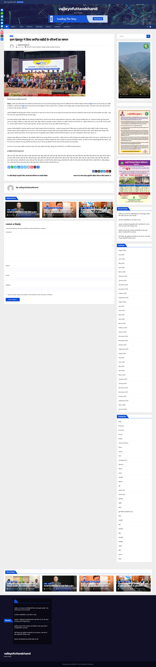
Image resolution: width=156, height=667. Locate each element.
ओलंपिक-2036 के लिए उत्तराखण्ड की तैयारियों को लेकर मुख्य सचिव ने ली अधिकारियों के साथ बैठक (95, 212)
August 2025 (122, 302)
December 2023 (123, 387)
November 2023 (123, 392)
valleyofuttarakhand (78, 8)
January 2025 (123, 332)
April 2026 (122, 267)
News (13, 26)
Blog (120, 421)
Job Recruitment (123, 443)
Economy (121, 430)
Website (8, 285)
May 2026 (121, 263)
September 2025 (123, 297)
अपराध (120, 473)
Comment (9, 232)
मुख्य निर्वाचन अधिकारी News (126, 511)
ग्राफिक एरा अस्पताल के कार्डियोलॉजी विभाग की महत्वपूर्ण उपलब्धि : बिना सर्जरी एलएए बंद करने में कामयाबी (22, 586)
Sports (29, 26)
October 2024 (123, 345)
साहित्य (120, 546)
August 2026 (122, 250)
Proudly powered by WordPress (70, 664)
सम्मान (90, 103)
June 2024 (122, 362)
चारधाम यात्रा (122, 490)
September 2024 (123, 349)
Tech (21, 26)
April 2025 (122, 319)
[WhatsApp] (2, 13)
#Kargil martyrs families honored (50, 47)
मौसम (120, 516)
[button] (147, 26)
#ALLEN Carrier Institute (34, 47)
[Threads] (2, 36)
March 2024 (122, 375)
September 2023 (123, 400)
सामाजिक (58, 207)
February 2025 (123, 327)
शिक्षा (120, 533)
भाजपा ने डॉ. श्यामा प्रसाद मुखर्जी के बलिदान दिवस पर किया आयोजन (91, 175)
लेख (119, 524)
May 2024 (121, 366)
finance (121, 434)
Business (121, 426)
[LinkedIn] (2, 19)
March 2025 (122, 323)
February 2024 (123, 379)
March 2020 (122, 405)
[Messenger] (2, 23)
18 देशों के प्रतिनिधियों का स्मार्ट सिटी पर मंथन (22, 212)
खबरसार (11, 36)
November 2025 (123, 289)
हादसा (120, 559)
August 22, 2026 (13, 588)
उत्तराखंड (12, 209)
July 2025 (121, 306)
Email (8, 275)
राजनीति (121, 520)
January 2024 (123, 383)
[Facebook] (2, 10)
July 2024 (121, 357)
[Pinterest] (2, 32)
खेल (92, 207)
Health (48, 26)
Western (39, 26)
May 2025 (121, 315)
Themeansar (90, 664)
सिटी (61, 207)
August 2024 (122, 353)
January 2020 (123, 409)
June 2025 (122, 310)
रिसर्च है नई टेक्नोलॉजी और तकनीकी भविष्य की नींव (26, 639)
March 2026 (122, 272)
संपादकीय (121, 537)
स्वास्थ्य (120, 554)
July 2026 (121, 254)
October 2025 (123, 293)
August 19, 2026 (87, 588)
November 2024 (123, 340)
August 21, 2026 (50, 588)
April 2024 (122, 370)
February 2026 (123, 276)
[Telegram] (2, 16)
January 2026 (123, 280)
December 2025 (123, 284)
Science (57, 26)
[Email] (2, 29)
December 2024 (123, 336)
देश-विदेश (121, 499)
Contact (67, 26)
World (120, 468)
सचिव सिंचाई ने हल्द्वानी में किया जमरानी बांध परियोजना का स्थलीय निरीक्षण (28, 175)
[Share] (2, 39)
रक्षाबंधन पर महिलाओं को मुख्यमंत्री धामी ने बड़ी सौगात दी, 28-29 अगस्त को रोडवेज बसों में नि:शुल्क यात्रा (58, 212)
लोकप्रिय (53, 207)
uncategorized (123, 460)
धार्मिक (120, 503)
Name (8, 265)
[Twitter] (2, 26)
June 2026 (122, 259)
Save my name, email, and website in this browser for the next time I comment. (30, 294)
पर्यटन (120, 507)
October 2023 (123, 396)
